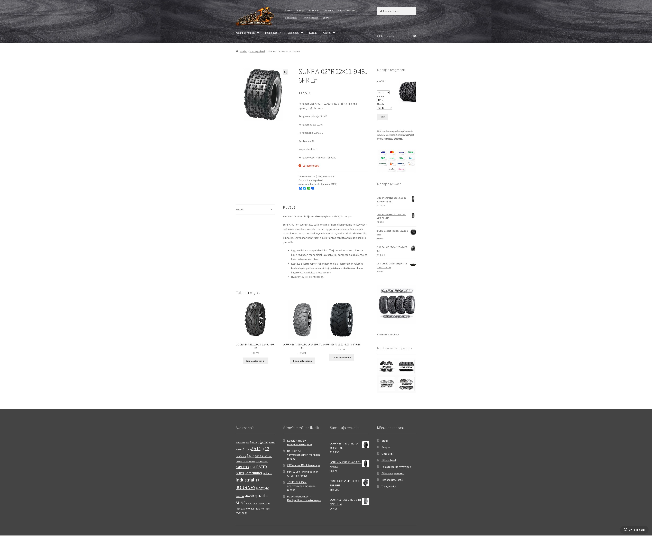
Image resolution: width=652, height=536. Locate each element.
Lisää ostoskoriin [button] (255, 360)
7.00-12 (247, 449)
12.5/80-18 (241, 456)
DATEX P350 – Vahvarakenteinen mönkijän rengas (303, 454)
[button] (285, 72)
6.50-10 (272, 442)
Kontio (240, 496)
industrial (245, 480)
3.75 (247, 442)
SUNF (334, 183)
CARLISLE (263, 461)
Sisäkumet (292, 32)
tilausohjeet (408, 134)
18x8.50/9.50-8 (248, 461)
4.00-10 (254, 442)
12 (267, 448)
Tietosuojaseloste (309, 17)
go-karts (267, 473)
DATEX (261, 466)
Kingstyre (262, 488)
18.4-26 (239, 461)
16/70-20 (267, 456)
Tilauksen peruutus (393, 473)
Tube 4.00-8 (251, 503)
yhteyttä (398, 138)
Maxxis (249, 496)
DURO (240, 473)
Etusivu (288, 10)
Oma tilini (314, 10)
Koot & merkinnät (347, 10)
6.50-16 (239, 449)
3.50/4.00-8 (240, 442)
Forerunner (253, 473)
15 (253, 456)
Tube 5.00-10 (264, 503)
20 (257, 461)
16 (256, 456)
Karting (313, 32)
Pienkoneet (271, 32)
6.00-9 (265, 442)
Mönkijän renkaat (245, 32)
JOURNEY (245, 487)
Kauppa (300, 10)
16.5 (260, 456)
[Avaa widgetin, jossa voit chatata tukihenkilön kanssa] (634, 530)
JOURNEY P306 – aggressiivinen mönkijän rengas (301, 486)
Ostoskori (328, 10)
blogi (385, 440)
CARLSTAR (242, 467)
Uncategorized (257, 51)
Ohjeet (326, 32)
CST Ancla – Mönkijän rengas (303, 465)
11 (262, 449)
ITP (257, 480)
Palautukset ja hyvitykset (396, 466)
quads (326, 183)
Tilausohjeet (291, 17)
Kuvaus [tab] (240, 209)
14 (249, 455)
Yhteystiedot (389, 486)
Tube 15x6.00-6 (257, 508)
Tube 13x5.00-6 (243, 508)
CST (253, 467)
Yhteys (326, 17)
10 (258, 448)
